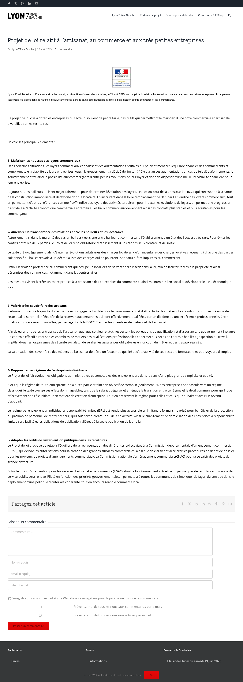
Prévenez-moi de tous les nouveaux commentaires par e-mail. (117, 607)
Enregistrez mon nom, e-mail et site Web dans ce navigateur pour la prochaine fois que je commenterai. (85, 598)
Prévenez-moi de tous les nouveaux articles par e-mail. (112, 615)
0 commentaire (63, 49)
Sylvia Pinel (14, 94)
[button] (229, 15)
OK (151, 675)
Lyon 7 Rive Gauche (23, 49)
